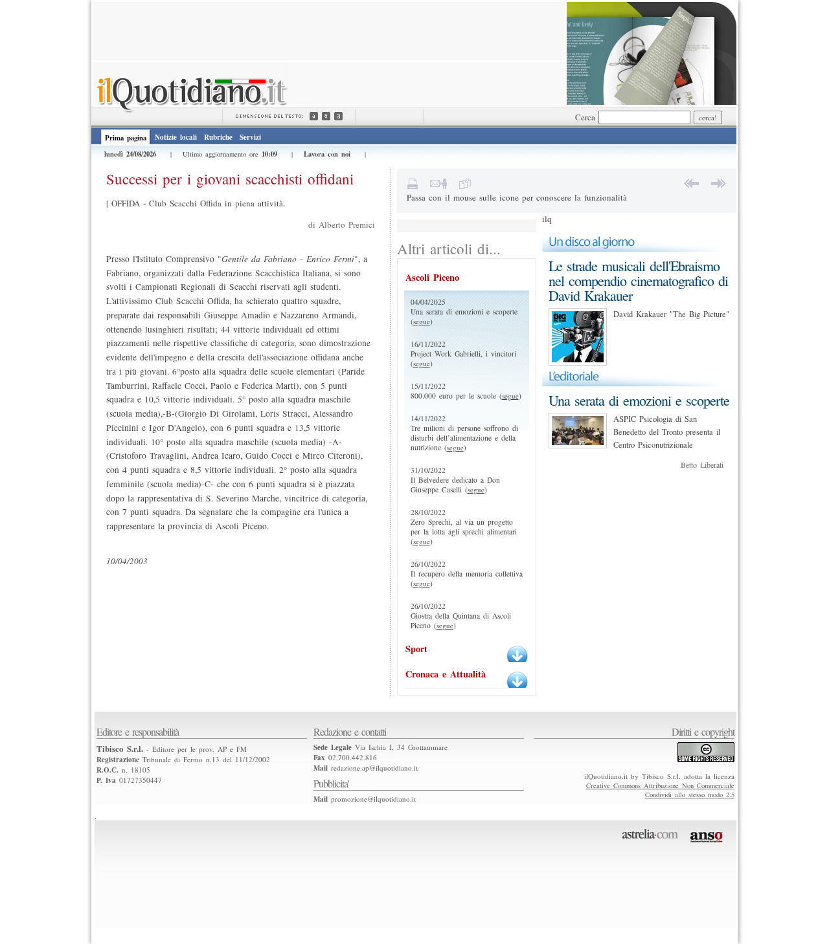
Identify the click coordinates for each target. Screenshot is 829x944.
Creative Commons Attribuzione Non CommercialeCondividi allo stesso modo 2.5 (660, 790)
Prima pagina (125, 138)
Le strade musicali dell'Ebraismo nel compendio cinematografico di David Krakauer (638, 280)
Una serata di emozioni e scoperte (639, 400)
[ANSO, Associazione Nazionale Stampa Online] (708, 845)
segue (421, 321)
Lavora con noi (327, 154)
